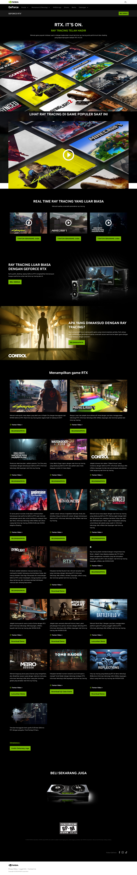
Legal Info (22, 869)
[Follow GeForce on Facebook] (119, 852)
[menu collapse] (20, 2)
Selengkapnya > (15, 742)
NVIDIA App (57, 7)
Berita (74, 7)
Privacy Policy (13, 869)
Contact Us (32, 869)
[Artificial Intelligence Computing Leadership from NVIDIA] (13, 2)
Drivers (66, 7)
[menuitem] (22, 1)
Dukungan (82, 7)
